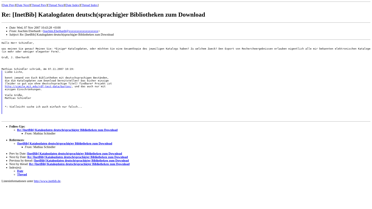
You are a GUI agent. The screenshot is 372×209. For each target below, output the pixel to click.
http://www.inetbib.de (47, 181)
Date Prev (9, 5)
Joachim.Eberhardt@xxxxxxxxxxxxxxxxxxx (70, 31)
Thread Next (56, 5)
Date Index (72, 5)
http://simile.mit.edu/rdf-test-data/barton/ (38, 86)
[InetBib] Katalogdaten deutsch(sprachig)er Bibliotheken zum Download (64, 143)
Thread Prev (38, 5)
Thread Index (89, 5)
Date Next (23, 5)
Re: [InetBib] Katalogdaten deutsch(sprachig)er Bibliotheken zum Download (67, 130)
